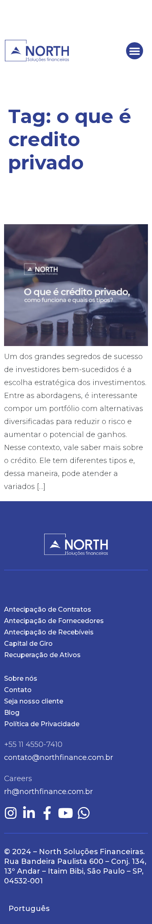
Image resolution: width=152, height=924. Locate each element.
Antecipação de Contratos (47, 609)
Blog (11, 712)
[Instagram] (10, 813)
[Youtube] (65, 813)
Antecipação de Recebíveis (49, 632)
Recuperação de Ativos (42, 655)
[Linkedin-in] (29, 813)
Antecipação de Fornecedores (54, 621)
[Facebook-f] (47, 813)
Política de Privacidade (41, 724)
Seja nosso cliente (33, 701)
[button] (134, 50)
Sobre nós (20, 678)
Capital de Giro (28, 643)
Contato (18, 690)
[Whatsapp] (83, 813)
